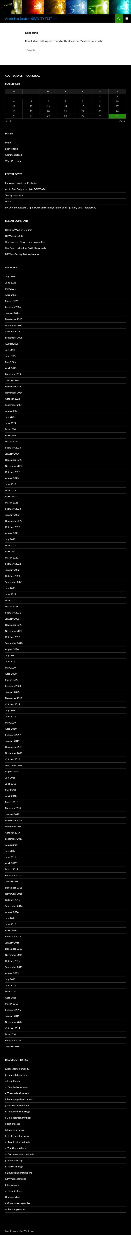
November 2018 (13, 753)
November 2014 (13, 1022)
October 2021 (12, 575)
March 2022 (11, 557)
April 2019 (11, 728)
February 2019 (13, 734)
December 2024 (13, 386)
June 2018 (10, 783)
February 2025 (13, 374)
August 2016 (12, 912)
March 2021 (11, 606)
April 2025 (11, 368)
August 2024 (12, 410)
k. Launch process (14, 1129)
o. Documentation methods (19, 1154)
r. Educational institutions (18, 1172)
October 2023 (12, 472)
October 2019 (12, 704)
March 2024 (11, 441)
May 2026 (10, 288)
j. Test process (12, 1123)
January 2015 (12, 1015)
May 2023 (10, 490)
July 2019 (10, 710)
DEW (8, 235)
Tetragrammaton (14, 195)
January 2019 (12, 740)
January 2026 (12, 313)
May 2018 (10, 789)
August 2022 (12, 533)
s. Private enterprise (15, 1178)
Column (28, 229)
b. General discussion (16, 1074)
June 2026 (10, 282)
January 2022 (12, 569)
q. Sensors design (14, 1166)
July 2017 (10, 850)
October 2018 (12, 759)
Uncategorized (12, 1197)
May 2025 (10, 362)
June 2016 (10, 924)
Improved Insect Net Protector (21, 183)
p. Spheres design (14, 1160)
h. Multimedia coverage (17, 1111)
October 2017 (12, 832)
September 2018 (14, 765)
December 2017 (13, 820)
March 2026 (11, 300)
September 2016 (14, 905)
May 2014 (10, 1034)
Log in (8, 142)
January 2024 (12, 453)
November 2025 (13, 325)
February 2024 (13, 447)
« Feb (8, 121)
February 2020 (13, 685)
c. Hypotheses (12, 1081)
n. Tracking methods (15, 1148)
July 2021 (10, 588)
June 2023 (10, 484)
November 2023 (13, 465)
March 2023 (11, 502)
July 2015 (10, 979)
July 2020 (10, 655)
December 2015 (13, 948)
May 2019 (10, 722)
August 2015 (12, 973)
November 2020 (13, 630)
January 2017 (12, 881)
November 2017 (13, 826)
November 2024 (13, 392)
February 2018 (13, 808)
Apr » (122, 121)
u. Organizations (13, 1191)
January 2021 (12, 618)
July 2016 (10, 918)
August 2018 (12, 771)
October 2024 (12, 398)
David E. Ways (12, 229)
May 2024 (10, 429)
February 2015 (13, 1009)
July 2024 (10, 417)
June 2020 (10, 661)
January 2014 (12, 1046)
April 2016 (11, 930)
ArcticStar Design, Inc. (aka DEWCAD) (25, 189)
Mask (8, 201)
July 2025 (10, 349)
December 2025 (13, 319)
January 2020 (12, 692)
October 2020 (12, 637)
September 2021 (14, 582)
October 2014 (12, 1028)
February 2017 (13, 875)
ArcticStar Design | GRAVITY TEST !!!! (31, 18)
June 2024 (10, 423)
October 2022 (12, 527)
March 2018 (11, 802)
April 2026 (11, 294)
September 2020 (14, 643)
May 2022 (10, 545)
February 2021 (13, 612)
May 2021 (10, 600)
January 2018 (12, 814)
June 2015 (10, 985)
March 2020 (11, 679)
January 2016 (12, 942)
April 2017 (11, 863)
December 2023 (13, 459)
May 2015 (10, 991)
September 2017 (14, 838)
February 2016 (13, 936)
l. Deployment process (17, 1136)
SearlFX (18, 235)
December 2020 (13, 624)
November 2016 (13, 893)
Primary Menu (127, 18)
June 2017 (10, 857)
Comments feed (13, 154)
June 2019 (10, 716)
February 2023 (13, 508)
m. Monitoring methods (17, 1142)
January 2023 (12, 514)
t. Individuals (12, 1184)
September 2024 (14, 404)
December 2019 (13, 698)
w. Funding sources (15, 1209)
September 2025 (14, 337)
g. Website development (17, 1105)
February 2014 (13, 1040)
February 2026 (13, 307)
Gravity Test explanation (32, 242)
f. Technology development (19, 1099)
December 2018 (13, 747)
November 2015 (13, 954)
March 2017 (11, 869)
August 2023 (12, 478)
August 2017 (12, 844)
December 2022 (13, 520)
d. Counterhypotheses (16, 1087)
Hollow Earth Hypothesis (32, 248)
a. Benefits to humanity (17, 1068)
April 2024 (11, 435)
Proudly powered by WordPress (19, 1231)
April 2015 (11, 997)
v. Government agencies (17, 1203)
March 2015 (11, 1003)
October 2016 (12, 899)
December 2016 (13, 887)
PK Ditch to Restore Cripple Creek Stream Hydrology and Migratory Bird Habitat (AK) (50, 207)
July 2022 (10, 539)
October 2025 (12, 331)
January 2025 (12, 380)
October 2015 (12, 960)
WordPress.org (13, 160)
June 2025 (10, 355)
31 (117, 116)
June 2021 (10, 594)
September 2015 (14, 967)
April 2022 (11, 551)
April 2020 (11, 673)
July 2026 (10, 276)
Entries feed (11, 148)
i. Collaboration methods (18, 1117)
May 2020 (10, 667)
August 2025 (12, 343)
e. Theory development (17, 1093)
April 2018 (11, 795)
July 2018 (10, 777)
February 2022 (13, 563)
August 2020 (12, 649)
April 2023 (11, 496)
